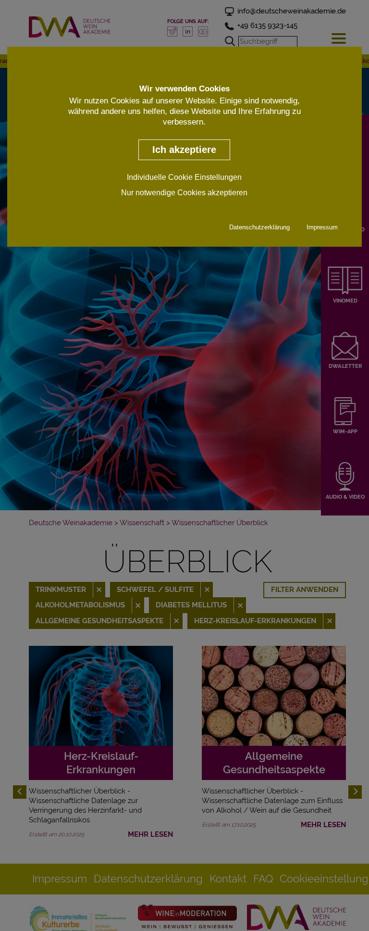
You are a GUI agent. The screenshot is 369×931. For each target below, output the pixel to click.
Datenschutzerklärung (259, 227)
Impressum (322, 227)
